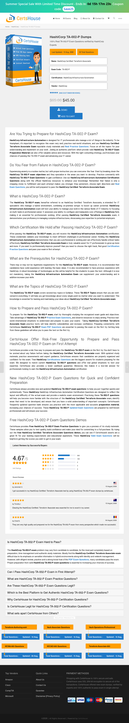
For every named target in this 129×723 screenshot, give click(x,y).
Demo (64, 109)
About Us (86, 18)
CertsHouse (83, 718)
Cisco (7, 685)
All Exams (67, 18)
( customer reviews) (69, 93)
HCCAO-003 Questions (57, 646)
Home (57, 18)
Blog (75, 18)
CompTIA (9, 690)
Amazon (9, 679)
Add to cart (68, 116)
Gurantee (40, 690)
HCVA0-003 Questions (14, 646)
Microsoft (9, 696)
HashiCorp (15, 26)
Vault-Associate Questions (58, 627)
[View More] (120, 18)
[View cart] (108, 18)
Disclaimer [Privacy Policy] (48, 696)
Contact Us (99, 18)
